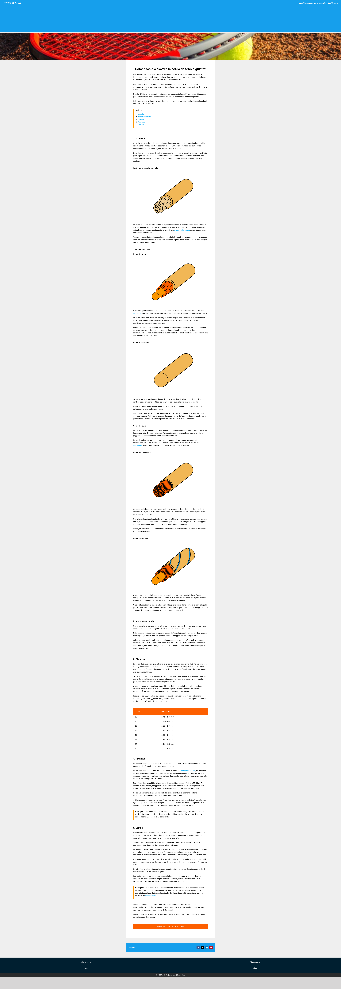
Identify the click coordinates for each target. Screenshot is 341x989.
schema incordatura (187, 771)
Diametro (141, 119)
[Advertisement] (170, 19)
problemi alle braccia (182, 230)
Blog (255, 968)
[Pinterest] (211, 948)
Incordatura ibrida (145, 117)
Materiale (141, 114)
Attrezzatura (255, 962)
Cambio (141, 125)
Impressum (172, 975)
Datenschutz (181, 975)
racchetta (137, 313)
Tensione (141, 122)
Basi (86, 968)
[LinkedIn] (207, 948)
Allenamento (86, 962)
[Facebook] (198, 948)
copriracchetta (150, 896)
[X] (202, 948)
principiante (137, 445)
